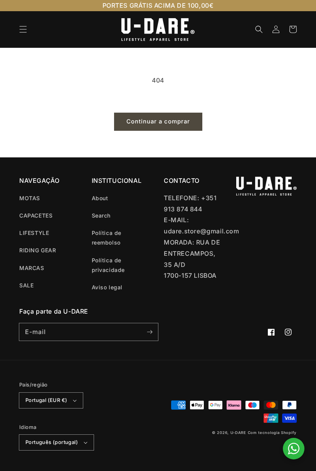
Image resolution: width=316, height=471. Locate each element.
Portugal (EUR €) (46, 400)
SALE (26, 285)
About (100, 198)
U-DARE (238, 432)
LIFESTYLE (34, 233)
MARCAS (31, 268)
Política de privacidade (108, 265)
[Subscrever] (149, 331)
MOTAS (29, 198)
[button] (23, 29)
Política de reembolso (107, 238)
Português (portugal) (51, 442)
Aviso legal (107, 287)
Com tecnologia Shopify (272, 432)
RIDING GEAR (37, 250)
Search (101, 215)
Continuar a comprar (158, 121)
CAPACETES (35, 215)
